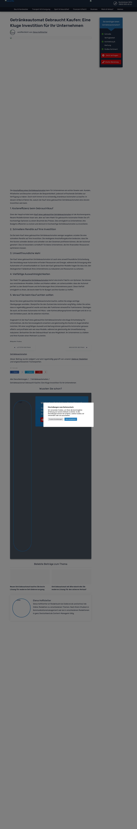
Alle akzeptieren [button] (71, 419)
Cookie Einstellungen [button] (55, 419)
